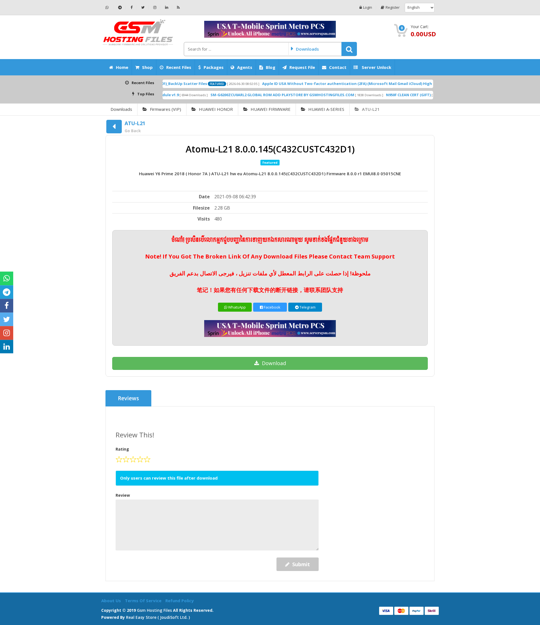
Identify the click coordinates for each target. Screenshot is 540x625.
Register (393, 7)
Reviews (128, 398)
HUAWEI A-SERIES (326, 109)
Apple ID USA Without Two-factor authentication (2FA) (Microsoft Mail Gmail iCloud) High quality (334, 83)
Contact (337, 67)
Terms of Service (144, 600)
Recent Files (178, 67)
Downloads (121, 109)
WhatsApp (236, 307)
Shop (147, 67)
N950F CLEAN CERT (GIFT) (388, 94)
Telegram (307, 307)
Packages (214, 67)
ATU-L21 (371, 109)
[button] (349, 49)
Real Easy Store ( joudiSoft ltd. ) (158, 617)
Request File (302, 67)
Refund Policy (179, 600)
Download (274, 363)
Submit (301, 564)
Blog (270, 67)
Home (122, 67)
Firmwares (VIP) (165, 109)
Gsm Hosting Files (154, 610)
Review (123, 495)
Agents (244, 67)
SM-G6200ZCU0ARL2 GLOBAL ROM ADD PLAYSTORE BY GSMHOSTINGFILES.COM (262, 94)
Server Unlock (376, 67)
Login (367, 7)
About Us (111, 600)
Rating (122, 449)
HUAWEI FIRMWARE (271, 109)
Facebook (271, 307)
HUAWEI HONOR (216, 109)
